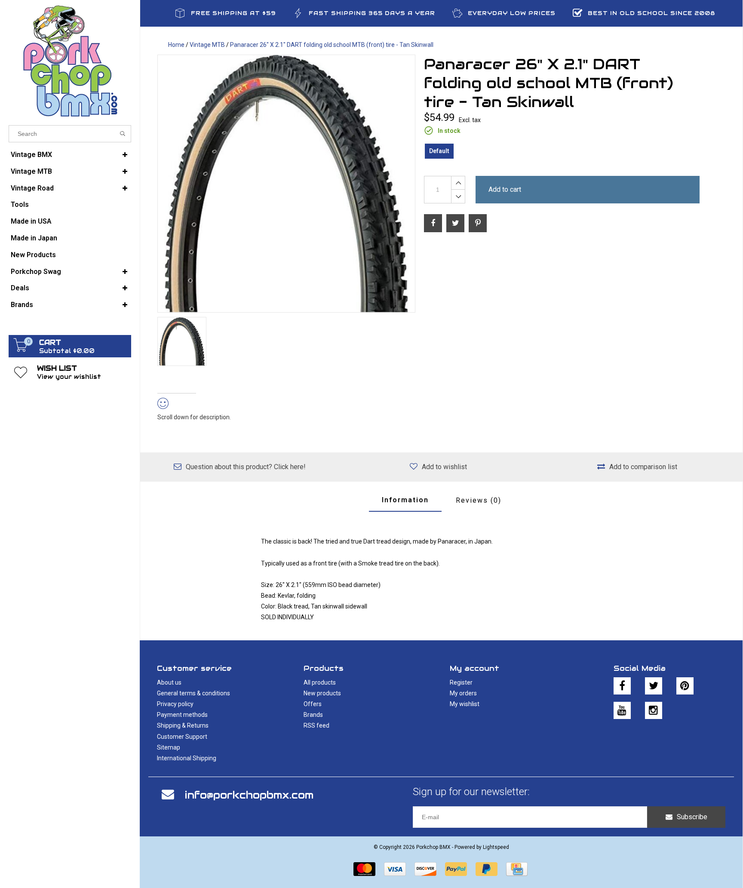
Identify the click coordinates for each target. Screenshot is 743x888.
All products (320, 682)
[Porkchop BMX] (70, 60)
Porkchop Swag (36, 271)
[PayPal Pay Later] (486, 869)
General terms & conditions (193, 693)
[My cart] (20, 349)
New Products (33, 255)
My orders (463, 693)
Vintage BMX (31, 155)
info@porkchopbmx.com (249, 795)
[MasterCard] (364, 869)
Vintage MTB (31, 171)
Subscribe (692, 817)
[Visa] (395, 869)
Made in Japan (34, 238)
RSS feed (316, 725)
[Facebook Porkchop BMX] (622, 685)
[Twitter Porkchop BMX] (653, 685)
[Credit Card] (517, 869)
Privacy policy (175, 704)
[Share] (433, 223)
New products (322, 693)
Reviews (478, 500)
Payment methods (182, 714)
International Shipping (186, 758)
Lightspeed (496, 847)
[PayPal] (456, 869)
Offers (313, 704)
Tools (20, 204)
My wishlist (464, 704)
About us (169, 682)
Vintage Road (32, 188)
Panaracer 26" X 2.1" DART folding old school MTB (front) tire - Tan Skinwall (331, 44)
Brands (22, 305)
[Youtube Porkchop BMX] (622, 710)
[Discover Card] (425, 869)
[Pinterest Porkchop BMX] (685, 685)
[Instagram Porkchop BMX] (653, 710)
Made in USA (31, 221)
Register (461, 682)
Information (405, 500)
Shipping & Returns (183, 725)
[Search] (122, 133)
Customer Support (182, 736)
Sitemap (168, 747)
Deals (20, 288)
